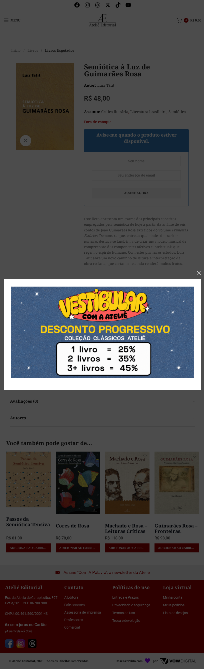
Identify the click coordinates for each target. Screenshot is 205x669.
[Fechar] (198, 273)
